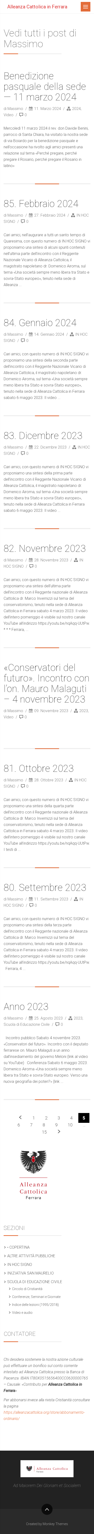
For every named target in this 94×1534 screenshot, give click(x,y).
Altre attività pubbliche (31, 1256)
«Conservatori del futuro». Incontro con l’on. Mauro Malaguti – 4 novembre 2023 (46, 683)
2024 (76, 108)
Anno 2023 (26, 1006)
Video (8, 115)
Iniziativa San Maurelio (30, 1273)
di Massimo (14, 108)
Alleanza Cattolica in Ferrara (37, 7)
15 (44, 1132)
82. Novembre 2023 (45, 548)
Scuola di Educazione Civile (27, 1024)
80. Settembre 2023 (45, 887)
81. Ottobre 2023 (39, 768)
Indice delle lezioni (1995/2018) (35, 1305)
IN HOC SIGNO (19, 1264)
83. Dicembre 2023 (43, 435)
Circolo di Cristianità (27, 1289)
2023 (83, 711)
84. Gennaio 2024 (40, 323)
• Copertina (18, 1247)
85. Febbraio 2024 (41, 203)
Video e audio (22, 1313)
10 (70, 1124)
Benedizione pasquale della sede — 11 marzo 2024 (45, 86)
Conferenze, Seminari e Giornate (36, 1297)
